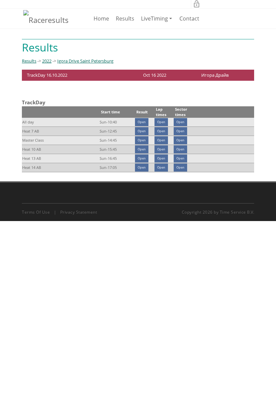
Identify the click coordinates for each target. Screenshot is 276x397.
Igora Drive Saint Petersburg (85, 61)
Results (125, 18)
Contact (189, 18)
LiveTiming (157, 21)
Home (101, 18)
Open (142, 122)
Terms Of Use (36, 212)
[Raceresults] (46, 19)
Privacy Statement (78, 212)
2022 (46, 61)
